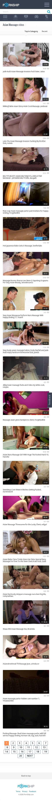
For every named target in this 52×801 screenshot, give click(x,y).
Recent (44, 31)
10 (20, 747)
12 (36, 747)
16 (22, 751)
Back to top (26, 776)
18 (37, 751)
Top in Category (31, 31)
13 (44, 747)
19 (45, 751)
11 (28, 747)
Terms (18, 791)
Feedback (32, 791)
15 (14, 751)
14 (6, 751)
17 (30, 751)
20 (20, 755)
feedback (49, 400)
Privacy (24, 791)
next (30, 755)
